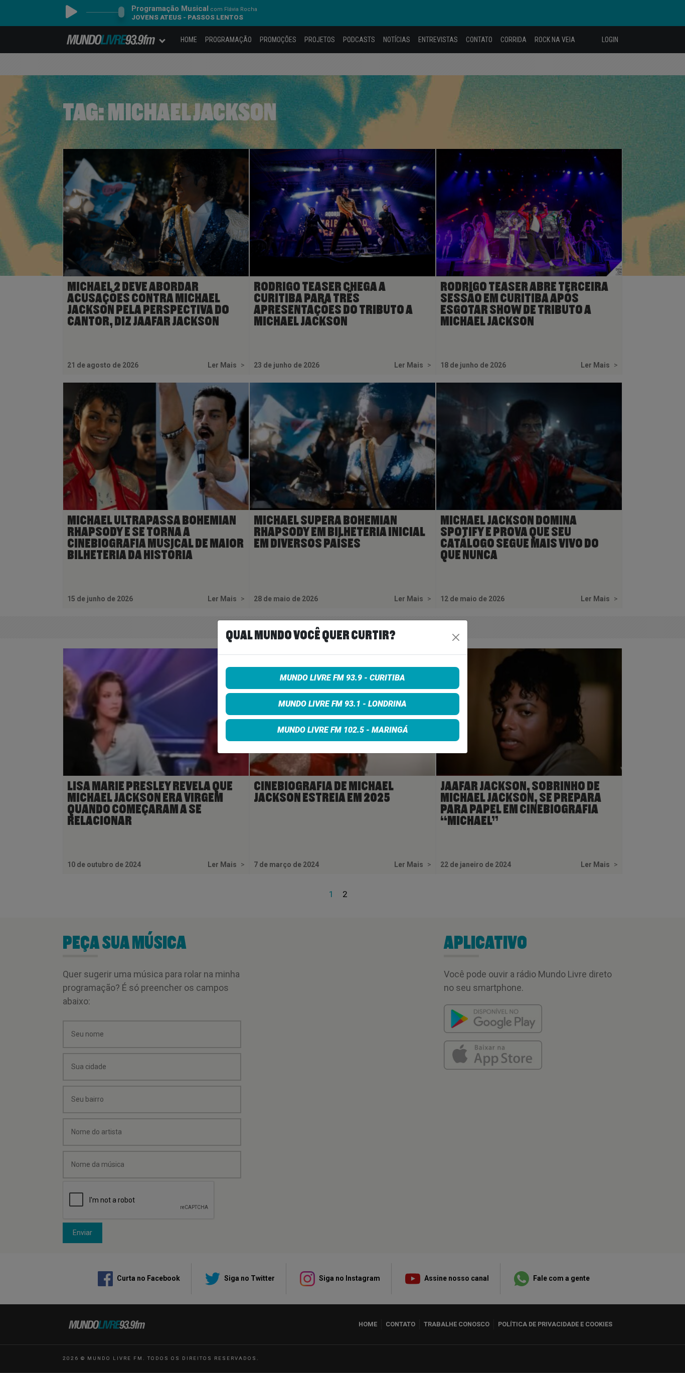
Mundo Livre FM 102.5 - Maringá (342, 730)
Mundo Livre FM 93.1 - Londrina (342, 704)
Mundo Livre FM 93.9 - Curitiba (342, 677)
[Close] (455, 637)
